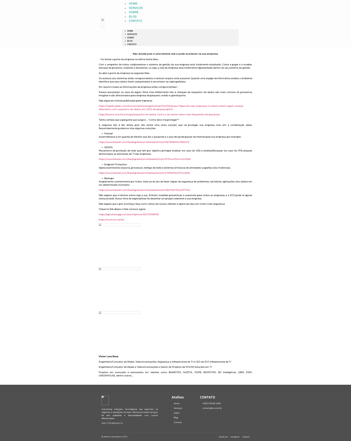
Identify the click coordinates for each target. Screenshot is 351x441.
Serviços (136, 8)
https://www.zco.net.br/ (111, 219)
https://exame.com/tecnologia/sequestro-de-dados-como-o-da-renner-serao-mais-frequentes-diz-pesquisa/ (159, 114)
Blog (133, 16)
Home (133, 3)
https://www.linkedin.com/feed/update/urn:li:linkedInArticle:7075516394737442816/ (144, 173)
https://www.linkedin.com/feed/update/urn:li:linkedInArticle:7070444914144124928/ (145, 159)
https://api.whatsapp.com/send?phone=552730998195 (129, 214)
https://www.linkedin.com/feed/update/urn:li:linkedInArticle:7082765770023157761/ (144, 190)
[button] (180, 26)
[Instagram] (256, 23)
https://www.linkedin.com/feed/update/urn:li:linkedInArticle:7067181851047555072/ (144, 142)
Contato (135, 20)
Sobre (134, 12)
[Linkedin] (261, 23)
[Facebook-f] (251, 23)
